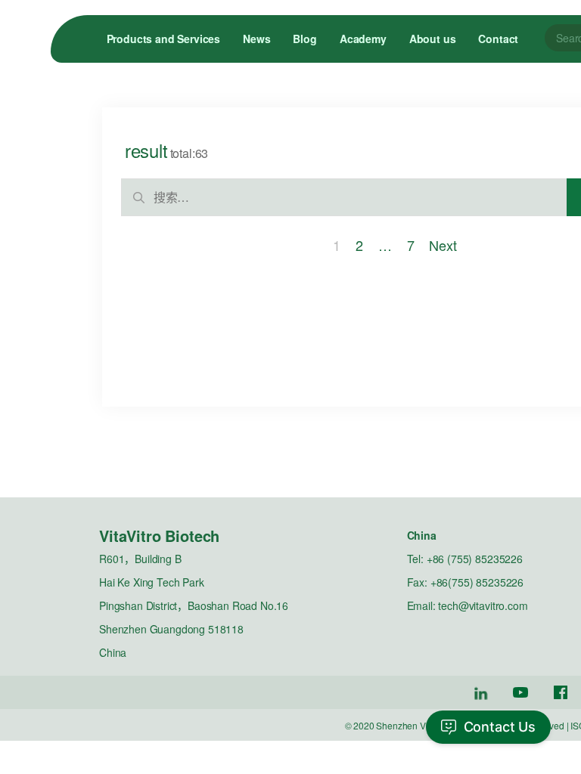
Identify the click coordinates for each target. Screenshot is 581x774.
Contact (498, 38)
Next (442, 245)
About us (432, 38)
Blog (304, 38)
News (256, 38)
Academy (363, 38)
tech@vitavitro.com (482, 605)
